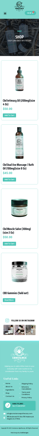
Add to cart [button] (9, 115)
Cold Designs (24, 433)
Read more (9, 300)
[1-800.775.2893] (7, 405)
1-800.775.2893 (17, 403)
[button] (5, 13)
